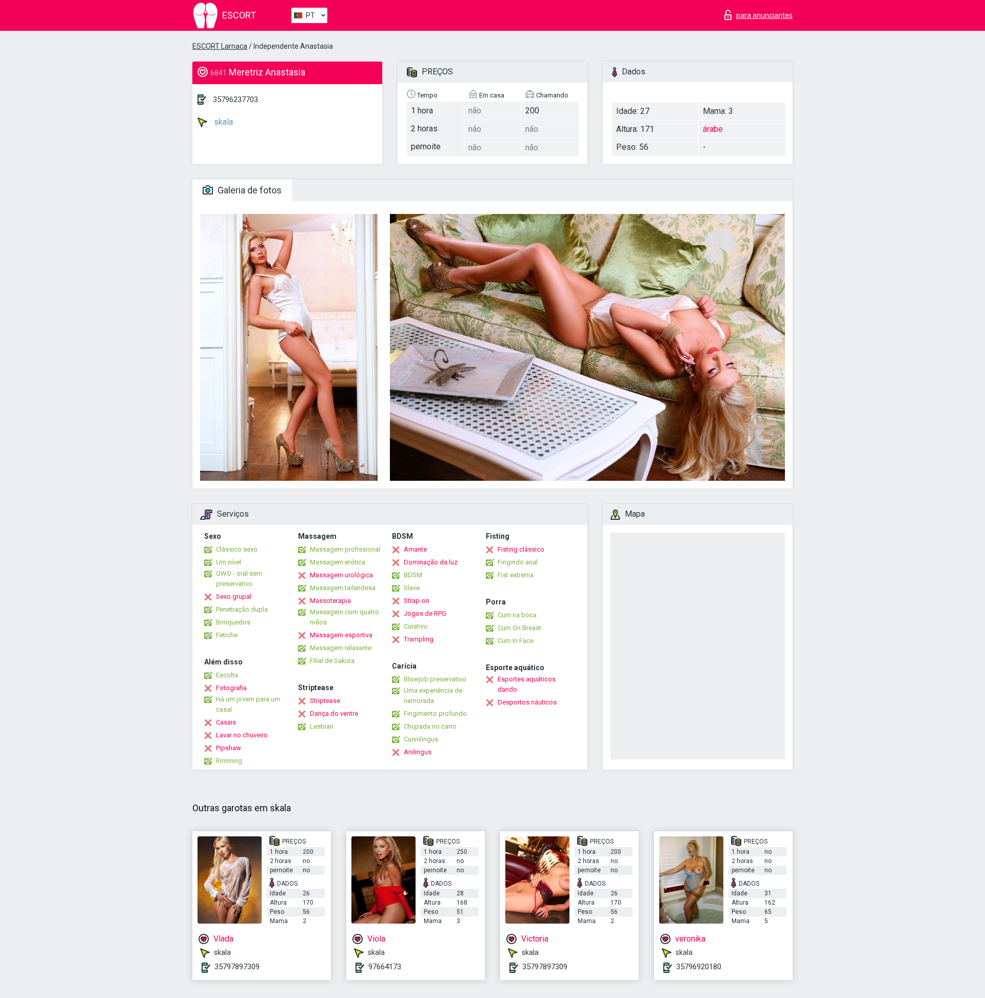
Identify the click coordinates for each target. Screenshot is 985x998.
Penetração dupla (242, 609)
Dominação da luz (431, 562)
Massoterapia (330, 600)
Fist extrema (516, 575)
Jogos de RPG (425, 613)
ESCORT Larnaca (219, 46)
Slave (412, 588)
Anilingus (417, 752)
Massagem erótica (337, 562)
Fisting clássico (521, 549)
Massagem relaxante (340, 648)
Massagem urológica (341, 575)
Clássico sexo (237, 549)
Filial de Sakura (332, 660)
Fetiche (227, 635)
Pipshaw (228, 748)
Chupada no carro (430, 726)
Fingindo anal (518, 562)
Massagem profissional (345, 549)
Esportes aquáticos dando (527, 684)
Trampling (419, 639)
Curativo (416, 626)
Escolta (227, 675)
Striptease (325, 701)
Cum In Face (516, 640)
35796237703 (235, 99)
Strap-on (416, 600)
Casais (226, 722)
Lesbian (321, 726)
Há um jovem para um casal (248, 704)
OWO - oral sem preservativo (239, 579)
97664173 (384, 966)
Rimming (229, 761)
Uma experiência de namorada (433, 696)
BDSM (413, 575)
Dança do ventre (334, 713)
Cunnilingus (421, 739)
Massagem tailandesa (343, 588)
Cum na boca (517, 615)
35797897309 (237, 966)
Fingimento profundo (435, 713)
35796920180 (698, 966)
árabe (713, 129)
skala (222, 122)
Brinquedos (233, 622)
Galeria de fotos (248, 190)
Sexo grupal (233, 596)
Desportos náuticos (527, 702)
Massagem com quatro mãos (344, 617)
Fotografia (231, 688)
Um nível (228, 562)
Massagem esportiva (341, 635)
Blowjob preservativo (435, 679)
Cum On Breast (519, 628)
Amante (415, 549)
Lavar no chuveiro (242, 735)
